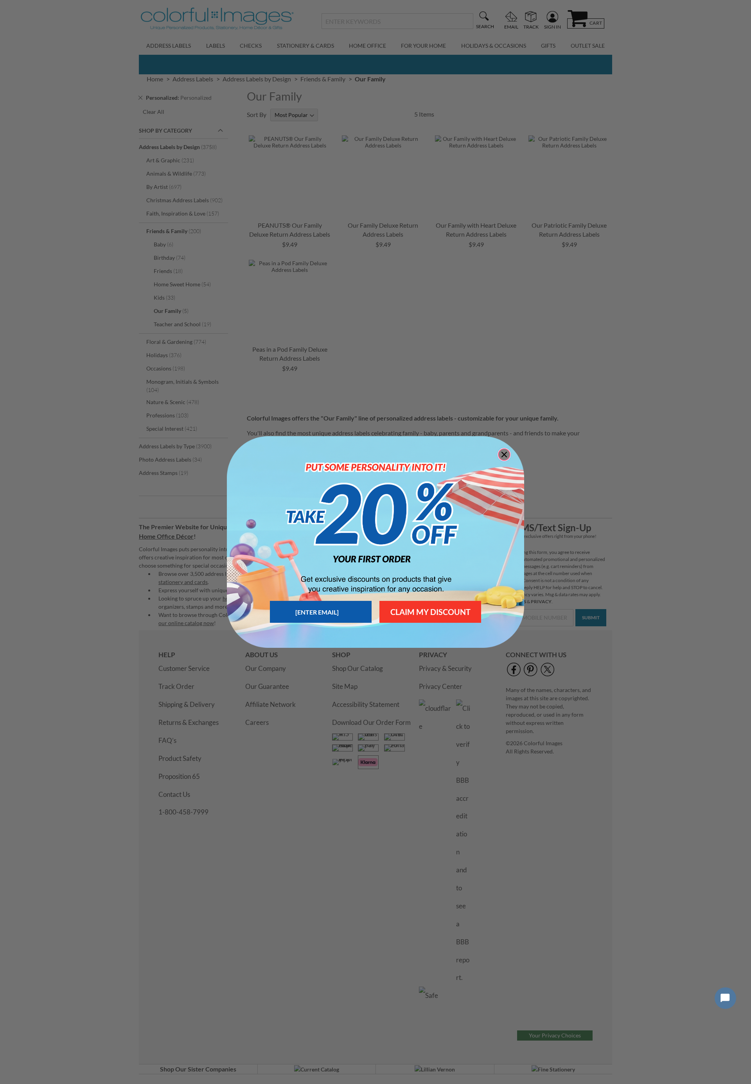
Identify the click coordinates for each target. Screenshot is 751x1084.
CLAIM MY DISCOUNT (430, 612)
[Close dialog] (504, 454)
